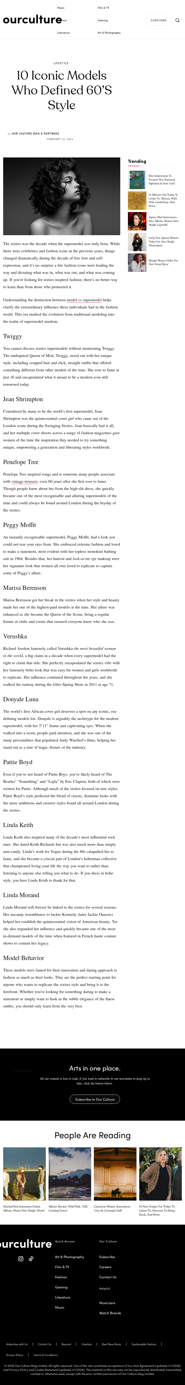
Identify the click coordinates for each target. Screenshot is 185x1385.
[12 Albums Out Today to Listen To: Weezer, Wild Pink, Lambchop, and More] (137, 200)
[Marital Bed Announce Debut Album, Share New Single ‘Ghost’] (24, 1173)
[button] (177, 20)
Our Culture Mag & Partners (35, 133)
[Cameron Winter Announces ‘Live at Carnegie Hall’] (115, 1173)
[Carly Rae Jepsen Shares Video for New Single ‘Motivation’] (137, 242)
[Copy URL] (85, 128)
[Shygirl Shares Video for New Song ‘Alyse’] (137, 262)
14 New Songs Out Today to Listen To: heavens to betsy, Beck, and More (157, 1210)
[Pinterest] (64, 128)
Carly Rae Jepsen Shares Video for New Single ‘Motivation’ (163, 242)
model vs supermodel (84, 299)
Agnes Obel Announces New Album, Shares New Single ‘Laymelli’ (164, 221)
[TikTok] (31, 1258)
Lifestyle (61, 63)
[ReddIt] (74, 128)
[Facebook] (54, 128)
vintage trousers (24, 481)
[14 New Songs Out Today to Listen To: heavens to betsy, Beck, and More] (160, 1173)
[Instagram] (20, 1258)
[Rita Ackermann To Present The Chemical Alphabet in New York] (137, 180)
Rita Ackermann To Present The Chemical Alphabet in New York (162, 180)
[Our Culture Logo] (32, 19)
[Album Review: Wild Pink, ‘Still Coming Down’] (70, 1173)
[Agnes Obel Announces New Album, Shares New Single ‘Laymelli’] (137, 221)
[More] (96, 128)
